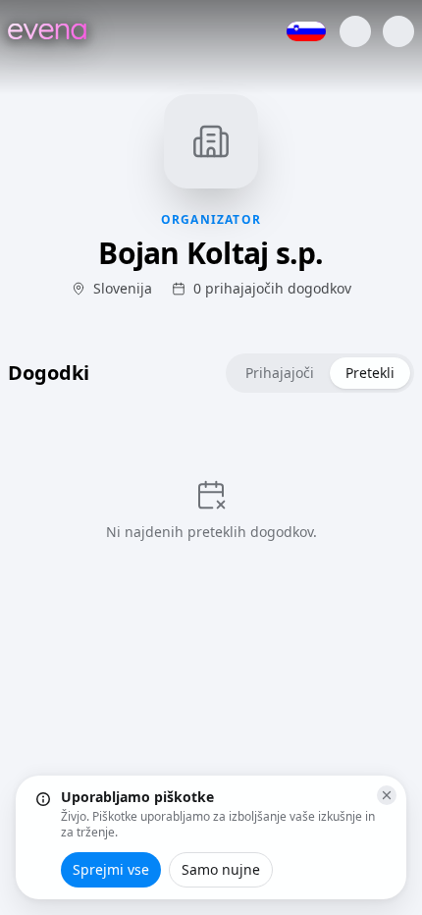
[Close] (386, 795)
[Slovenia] (306, 31)
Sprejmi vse (111, 869)
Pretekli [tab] (370, 372)
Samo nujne (221, 869)
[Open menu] (398, 31)
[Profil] (355, 31)
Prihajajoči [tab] (279, 372)
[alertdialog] (211, 837)
